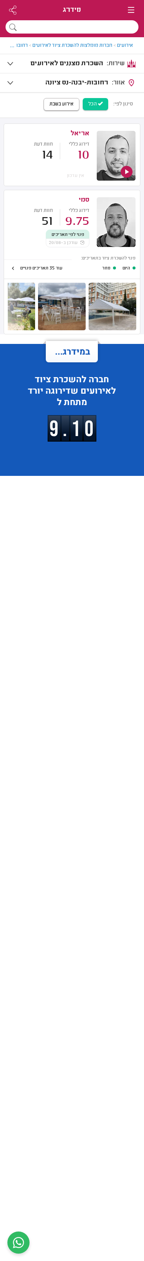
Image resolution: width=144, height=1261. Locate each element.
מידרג (72, 10)
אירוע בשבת (61, 104)
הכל (93, 104)
